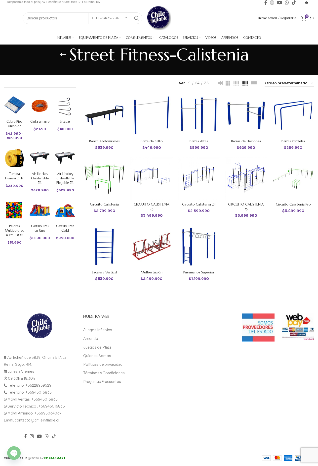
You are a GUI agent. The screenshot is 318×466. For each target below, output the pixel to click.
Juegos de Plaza (97, 347)
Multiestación (151, 272)
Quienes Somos (97, 356)
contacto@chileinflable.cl (37, 420)
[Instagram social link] (31, 436)
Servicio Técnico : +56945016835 (36, 406)
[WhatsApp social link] (46, 436)
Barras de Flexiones (246, 141)
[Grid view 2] (220, 83)
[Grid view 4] (236, 83)
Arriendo (90, 338)
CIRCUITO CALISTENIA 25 (246, 206)
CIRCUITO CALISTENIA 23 (151, 206)
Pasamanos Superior (198, 272)
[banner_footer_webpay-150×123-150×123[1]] (298, 326)
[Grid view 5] (245, 83)
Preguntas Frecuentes (102, 381)
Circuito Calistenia (104, 204)
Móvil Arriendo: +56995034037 (34, 413)
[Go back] (63, 55)
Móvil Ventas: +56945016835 (32, 399)
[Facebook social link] (25, 436)
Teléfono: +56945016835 (30, 392)
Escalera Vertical (104, 272)
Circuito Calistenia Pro (293, 204)
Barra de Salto (152, 141)
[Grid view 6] (254, 83)
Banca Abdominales (104, 141)
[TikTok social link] (53, 436)
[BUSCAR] (136, 18)
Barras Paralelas (293, 141)
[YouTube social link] (39, 436)
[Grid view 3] (228, 83)
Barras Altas (199, 141)
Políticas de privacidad (102, 364)
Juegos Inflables (97, 330)
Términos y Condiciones (104, 373)
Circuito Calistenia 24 (199, 204)
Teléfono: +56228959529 (29, 385)
